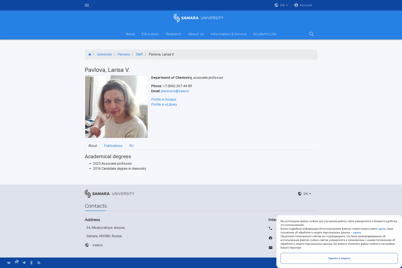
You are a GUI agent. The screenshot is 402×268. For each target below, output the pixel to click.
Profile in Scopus (163, 99)
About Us (196, 34)
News (130, 34)
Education (150, 34)
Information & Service (229, 34)
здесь (382, 228)
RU (131, 146)
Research (174, 34)
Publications (113, 146)
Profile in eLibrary (164, 104)
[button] (281, 5)
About (92, 146)
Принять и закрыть (339, 258)
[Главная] (89, 55)
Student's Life (264, 34)
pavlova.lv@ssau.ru (175, 91)
